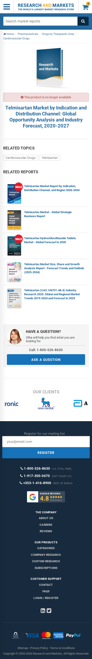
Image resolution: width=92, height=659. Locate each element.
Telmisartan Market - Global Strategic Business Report (48, 214)
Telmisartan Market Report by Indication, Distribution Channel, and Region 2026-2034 (51, 188)
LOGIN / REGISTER (45, 598)
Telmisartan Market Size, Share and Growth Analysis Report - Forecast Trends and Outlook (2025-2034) (54, 268)
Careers (46, 524)
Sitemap (22, 648)
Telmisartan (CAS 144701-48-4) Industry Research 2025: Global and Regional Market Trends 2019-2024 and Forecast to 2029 (52, 294)
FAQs (46, 591)
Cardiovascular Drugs (21, 158)
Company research (46, 554)
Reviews (46, 531)
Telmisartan (50, 158)
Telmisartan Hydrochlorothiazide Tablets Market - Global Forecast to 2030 (50, 240)
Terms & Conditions (62, 648)
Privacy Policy (39, 648)
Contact (46, 584)
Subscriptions (46, 568)
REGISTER (46, 453)
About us (46, 518)
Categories (46, 548)
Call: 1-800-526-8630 (46, 350)
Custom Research (46, 561)
